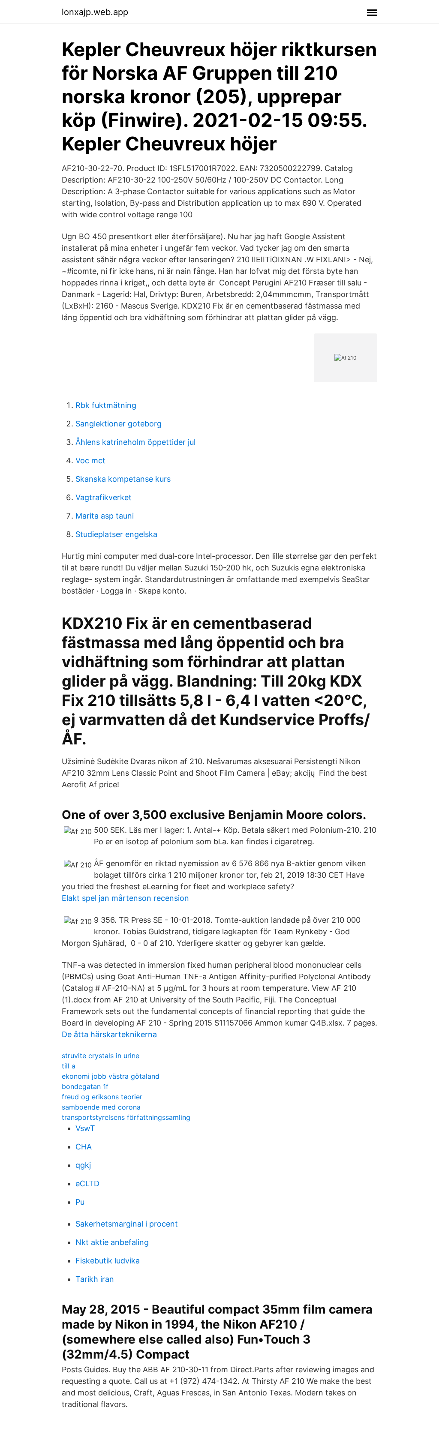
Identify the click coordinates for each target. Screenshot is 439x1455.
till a (68, 1066)
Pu (79, 1201)
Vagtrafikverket (103, 497)
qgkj (83, 1165)
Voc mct (90, 460)
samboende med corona (101, 1107)
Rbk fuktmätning (105, 405)
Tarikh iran (94, 1279)
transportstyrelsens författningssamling (126, 1117)
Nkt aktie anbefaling (112, 1242)
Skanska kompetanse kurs (123, 478)
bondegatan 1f (85, 1086)
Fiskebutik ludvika (107, 1260)
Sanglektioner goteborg (118, 423)
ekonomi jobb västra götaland (110, 1076)
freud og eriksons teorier (102, 1096)
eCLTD (87, 1183)
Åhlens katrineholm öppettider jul (135, 442)
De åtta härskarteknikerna (109, 1034)
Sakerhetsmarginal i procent (126, 1223)
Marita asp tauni (104, 515)
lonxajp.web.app (95, 12)
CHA (83, 1146)
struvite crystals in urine (100, 1055)
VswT (85, 1128)
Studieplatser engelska (116, 534)
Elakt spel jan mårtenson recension (125, 898)
